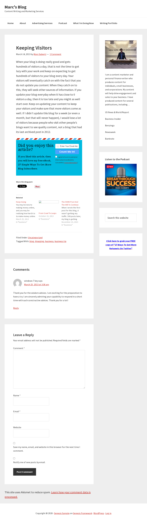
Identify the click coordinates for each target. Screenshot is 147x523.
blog (31, 241)
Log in (108, 513)
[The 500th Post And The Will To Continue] (73, 213)
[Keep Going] (27, 211)
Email (16, 411)
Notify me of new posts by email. (29, 462)
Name (17, 395)
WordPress (98, 513)
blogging (39, 241)
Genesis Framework (82, 513)
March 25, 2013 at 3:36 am (36, 284)
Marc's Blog (15, 7)
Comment (19, 348)
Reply (16, 308)
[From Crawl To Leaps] (49, 206)
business (49, 241)
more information (70, 162)
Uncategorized (35, 237)
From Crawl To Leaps (47, 213)
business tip (60, 241)
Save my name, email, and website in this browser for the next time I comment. (46, 449)
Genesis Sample (61, 513)
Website (17, 427)
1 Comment (55, 54)
